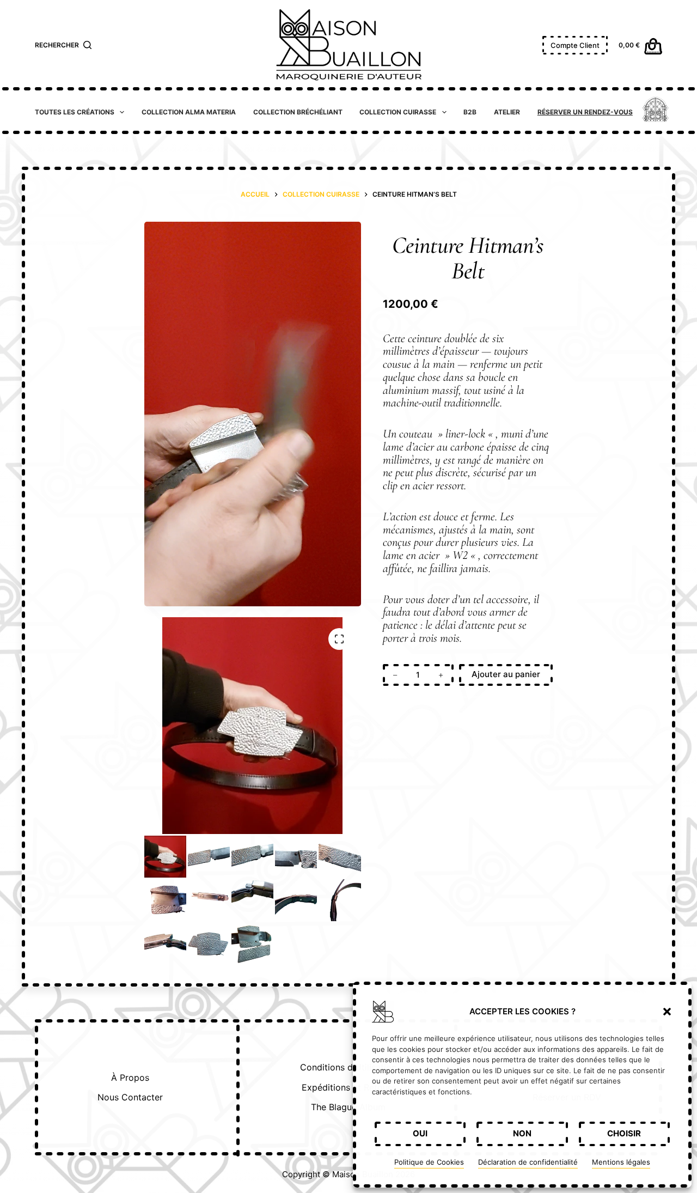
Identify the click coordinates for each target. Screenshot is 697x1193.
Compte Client (575, 45)
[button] (667, 1011)
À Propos (130, 1077)
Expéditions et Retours (348, 1087)
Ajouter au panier (506, 674)
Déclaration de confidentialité (528, 1162)
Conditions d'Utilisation (348, 1067)
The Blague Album (348, 1106)
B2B (469, 112)
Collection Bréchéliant (298, 112)
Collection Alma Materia (189, 112)
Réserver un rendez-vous (585, 112)
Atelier (507, 112)
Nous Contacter (130, 1097)
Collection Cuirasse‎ (397, 112)
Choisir (624, 1133)
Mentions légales (621, 1162)
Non (522, 1133)
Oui (420, 1133)
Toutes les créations (74, 112)
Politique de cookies (429, 1162)
